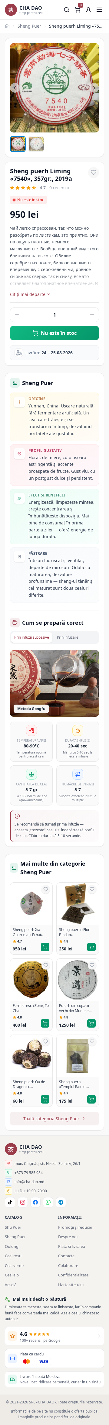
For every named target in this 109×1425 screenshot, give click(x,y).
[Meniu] (99, 10)
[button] (88, 10)
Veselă (10, 1284)
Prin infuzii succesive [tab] (31, 637)
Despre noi (68, 1236)
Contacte (66, 1255)
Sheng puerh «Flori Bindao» (75, 932)
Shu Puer (13, 1227)
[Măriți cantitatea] (92, 315)
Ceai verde (14, 1265)
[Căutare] (66, 10)
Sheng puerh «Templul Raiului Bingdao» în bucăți (74, 1085)
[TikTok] (10, 1202)
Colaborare (68, 1265)
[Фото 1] (18, 144)
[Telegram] (61, 1202)
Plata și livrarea (71, 1246)
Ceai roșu (13, 1255)
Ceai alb (12, 1275)
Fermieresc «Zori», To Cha (31, 1008)
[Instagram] (23, 1202)
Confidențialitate (73, 1275)
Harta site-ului (71, 1284)
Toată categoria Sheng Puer (51, 1118)
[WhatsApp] (48, 1202)
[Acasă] (7, 26)
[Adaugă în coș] (45, 947)
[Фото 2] (36, 144)
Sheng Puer (29, 26)
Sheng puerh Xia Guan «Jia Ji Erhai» (28, 932)
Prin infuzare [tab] (67, 637)
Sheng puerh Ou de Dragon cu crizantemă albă (29, 1085)
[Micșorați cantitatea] (17, 315)
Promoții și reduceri (75, 1227)
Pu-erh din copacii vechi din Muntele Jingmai (74, 1008)
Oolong (11, 1246)
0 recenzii (59, 188)
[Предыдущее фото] (15, 88)
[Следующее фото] (94, 88)
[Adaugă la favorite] (93, 172)
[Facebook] (35, 1202)
